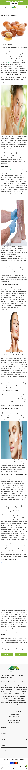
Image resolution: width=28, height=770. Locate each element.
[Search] (6, 8)
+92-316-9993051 (14, 716)
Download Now (14, 3)
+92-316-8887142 (14, 722)
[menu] (2, 8)
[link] (7, 767)
